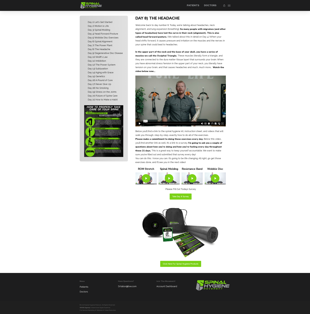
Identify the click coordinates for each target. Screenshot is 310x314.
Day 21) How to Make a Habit (103, 99)
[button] (229, 5)
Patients (84, 287)
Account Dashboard (166, 286)
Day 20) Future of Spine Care (102, 95)
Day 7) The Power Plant (100, 45)
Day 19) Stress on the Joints (102, 92)
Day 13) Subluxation (98, 68)
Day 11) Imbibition (97, 61)
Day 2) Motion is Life (98, 26)
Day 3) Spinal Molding (99, 30)
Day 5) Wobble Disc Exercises (103, 37)
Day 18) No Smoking (98, 88)
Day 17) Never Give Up (99, 84)
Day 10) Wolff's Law (98, 57)
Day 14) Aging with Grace (100, 72)
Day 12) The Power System (101, 64)
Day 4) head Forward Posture (103, 33)
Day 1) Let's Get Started (100, 22)
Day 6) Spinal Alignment (100, 41)
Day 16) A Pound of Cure (100, 80)
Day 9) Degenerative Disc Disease (105, 53)
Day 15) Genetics (96, 76)
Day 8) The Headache (99, 49)
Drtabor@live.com (127, 286)
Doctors (84, 291)
